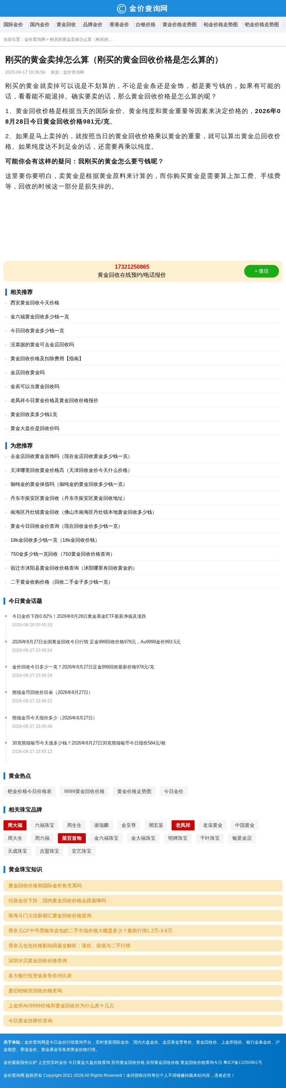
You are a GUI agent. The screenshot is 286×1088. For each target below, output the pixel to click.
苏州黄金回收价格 (128, 1062)
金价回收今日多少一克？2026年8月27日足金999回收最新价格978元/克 (83, 666)
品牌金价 (93, 24)
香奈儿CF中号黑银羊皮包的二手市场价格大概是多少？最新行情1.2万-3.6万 (90, 930)
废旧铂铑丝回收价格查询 (35, 990)
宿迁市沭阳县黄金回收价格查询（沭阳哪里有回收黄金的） (73, 568)
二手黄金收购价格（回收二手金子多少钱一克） (61, 582)
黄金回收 (66, 24)
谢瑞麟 (101, 825)
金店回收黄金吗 (27, 372)
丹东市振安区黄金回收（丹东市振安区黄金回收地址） (69, 498)
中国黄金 (245, 825)
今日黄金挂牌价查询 (30, 1020)
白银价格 (146, 24)
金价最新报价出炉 (20, 1062)
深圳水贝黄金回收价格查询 (37, 960)
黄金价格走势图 (180, 24)
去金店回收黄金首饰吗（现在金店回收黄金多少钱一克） (71, 456)
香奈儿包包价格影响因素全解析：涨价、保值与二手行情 (69, 945)
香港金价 (119, 24)
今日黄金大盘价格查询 (89, 1062)
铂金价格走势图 (221, 24)
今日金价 (173, 791)
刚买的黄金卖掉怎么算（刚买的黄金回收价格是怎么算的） (81, 39)
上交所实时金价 (52, 1062)
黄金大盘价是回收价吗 (34, 428)
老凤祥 (183, 825)
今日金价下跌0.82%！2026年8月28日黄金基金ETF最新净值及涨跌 (79, 616)
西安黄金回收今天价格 (34, 302)
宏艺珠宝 (81, 851)
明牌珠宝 (178, 838)
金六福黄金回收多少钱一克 (39, 316)
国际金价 (13, 24)
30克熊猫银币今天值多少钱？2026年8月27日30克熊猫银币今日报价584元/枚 (89, 743)
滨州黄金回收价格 (162, 1062)
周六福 (42, 838)
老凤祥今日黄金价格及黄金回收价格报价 (54, 400)
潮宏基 (156, 825)
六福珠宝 (44, 825)
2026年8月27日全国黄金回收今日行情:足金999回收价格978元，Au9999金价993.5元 (96, 641)
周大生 (15, 838)
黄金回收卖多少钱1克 (33, 414)
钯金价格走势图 (262, 24)
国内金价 (40, 24)
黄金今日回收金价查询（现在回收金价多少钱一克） (66, 526)
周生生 (74, 825)
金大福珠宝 (143, 838)
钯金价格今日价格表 (30, 791)
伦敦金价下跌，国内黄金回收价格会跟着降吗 (57, 900)
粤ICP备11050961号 (242, 1062)
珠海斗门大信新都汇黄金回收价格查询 (49, 915)
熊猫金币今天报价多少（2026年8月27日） (54, 717)
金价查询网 (34, 39)
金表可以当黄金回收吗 (34, 386)
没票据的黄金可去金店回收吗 (42, 344)
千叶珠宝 (210, 838)
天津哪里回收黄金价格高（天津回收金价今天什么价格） (71, 470)
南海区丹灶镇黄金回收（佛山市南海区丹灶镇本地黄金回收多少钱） (83, 512)
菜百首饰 (72, 838)
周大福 (15, 825)
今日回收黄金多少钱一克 (37, 330)
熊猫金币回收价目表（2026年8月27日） (52, 692)
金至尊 (128, 825)
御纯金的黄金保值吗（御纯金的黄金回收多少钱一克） (69, 484)
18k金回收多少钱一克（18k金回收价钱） (55, 540)
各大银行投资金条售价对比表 (40, 975)
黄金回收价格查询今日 (201, 1062)
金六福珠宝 (106, 838)
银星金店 (242, 838)
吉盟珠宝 (49, 851)
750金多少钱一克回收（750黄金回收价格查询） (62, 554)
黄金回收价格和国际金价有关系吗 (45, 885)
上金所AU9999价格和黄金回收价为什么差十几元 (61, 1005)
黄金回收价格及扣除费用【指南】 (47, 358)
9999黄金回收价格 (84, 791)
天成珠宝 (17, 851)
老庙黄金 (213, 825)
